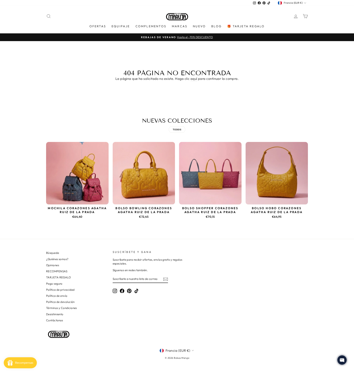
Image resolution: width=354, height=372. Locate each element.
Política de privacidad (60, 289)
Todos (177, 129)
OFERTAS (97, 26)
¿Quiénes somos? (57, 259)
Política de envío (56, 296)
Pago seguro (54, 283)
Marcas (179, 26)
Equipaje (121, 26)
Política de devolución (60, 302)
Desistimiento (54, 314)
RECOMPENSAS (56, 271)
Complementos (151, 26)
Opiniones (52, 265)
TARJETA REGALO (58, 277)
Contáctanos (54, 320)
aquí (193, 79)
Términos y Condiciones (61, 308)
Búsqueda (52, 253)
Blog (216, 26)
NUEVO (199, 26)
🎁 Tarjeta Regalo (246, 26)
